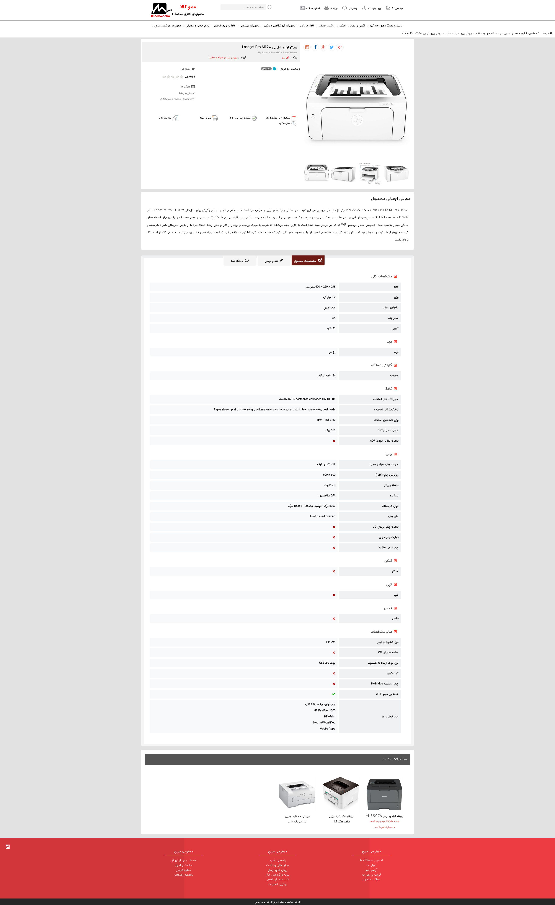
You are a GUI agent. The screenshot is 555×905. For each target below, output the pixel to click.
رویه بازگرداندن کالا (277, 874)
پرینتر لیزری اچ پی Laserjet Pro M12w (421, 33)
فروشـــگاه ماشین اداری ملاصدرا (530, 33)
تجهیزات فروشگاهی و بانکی (279, 25)
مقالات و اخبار (183, 865)
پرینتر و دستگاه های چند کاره (386, 25)
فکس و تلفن (357, 25)
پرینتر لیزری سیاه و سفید (459, 33)
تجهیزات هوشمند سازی (167, 25)
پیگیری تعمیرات (277, 884)
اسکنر (342, 25)
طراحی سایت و (292, 902)
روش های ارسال (277, 870)
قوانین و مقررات (371, 874)
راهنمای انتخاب (183, 874)
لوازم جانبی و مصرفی (197, 25)
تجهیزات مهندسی (249, 25)
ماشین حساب (327, 25)
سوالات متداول (371, 879)
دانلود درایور (183, 870)
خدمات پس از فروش (183, 860)
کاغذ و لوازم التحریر (224, 25)
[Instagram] (8, 846)
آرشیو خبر (371, 870)
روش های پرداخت (277, 865)
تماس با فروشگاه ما (371, 860)
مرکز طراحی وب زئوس (266, 902)
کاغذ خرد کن (307, 25)
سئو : (281, 902)
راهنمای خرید (277, 860)
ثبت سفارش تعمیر (278, 879)
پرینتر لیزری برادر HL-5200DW (384, 816)
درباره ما (371, 865)
